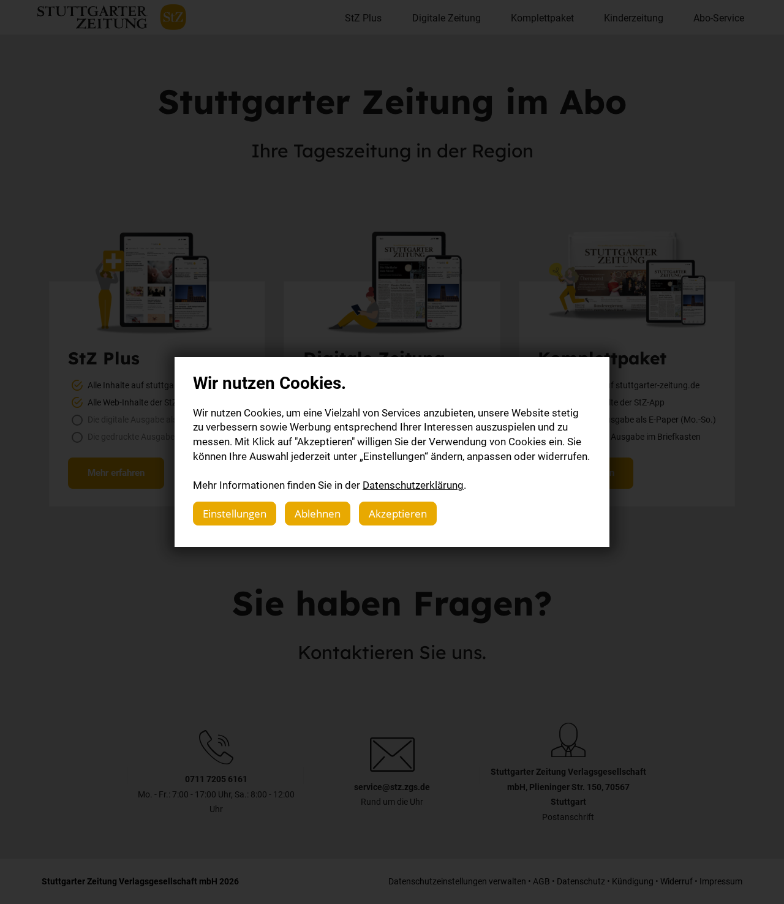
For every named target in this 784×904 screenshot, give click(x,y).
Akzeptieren (398, 514)
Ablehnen (318, 514)
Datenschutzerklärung (413, 485)
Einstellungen (234, 514)
